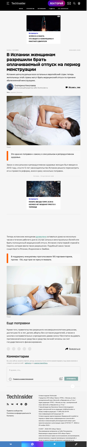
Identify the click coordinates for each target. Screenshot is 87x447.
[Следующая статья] (43, 386)
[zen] (21, 404)
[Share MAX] (32, 444)
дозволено (41, 237)
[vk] (12, 404)
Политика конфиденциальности (19, 413)
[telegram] (17, 404)
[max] (26, 404)
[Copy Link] (76, 444)
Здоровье (13, 92)
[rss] (8, 404)
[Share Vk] (11, 444)
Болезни (19, 92)
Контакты (10, 416)
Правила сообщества (14, 411)
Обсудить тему (74, 87)
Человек (15, 50)
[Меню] (8, 3)
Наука (9, 50)
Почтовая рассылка (69, 3)
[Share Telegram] (54, 444)
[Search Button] (74, 3)
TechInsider (18, 3)
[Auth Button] (79, 3)
